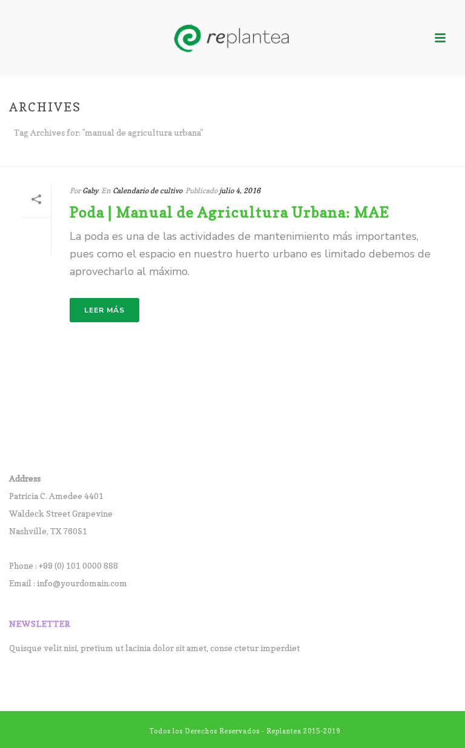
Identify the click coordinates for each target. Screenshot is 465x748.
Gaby (90, 190)
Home (430, 155)
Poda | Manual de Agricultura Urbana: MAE (229, 212)
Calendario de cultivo (147, 190)
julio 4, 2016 (239, 190)
